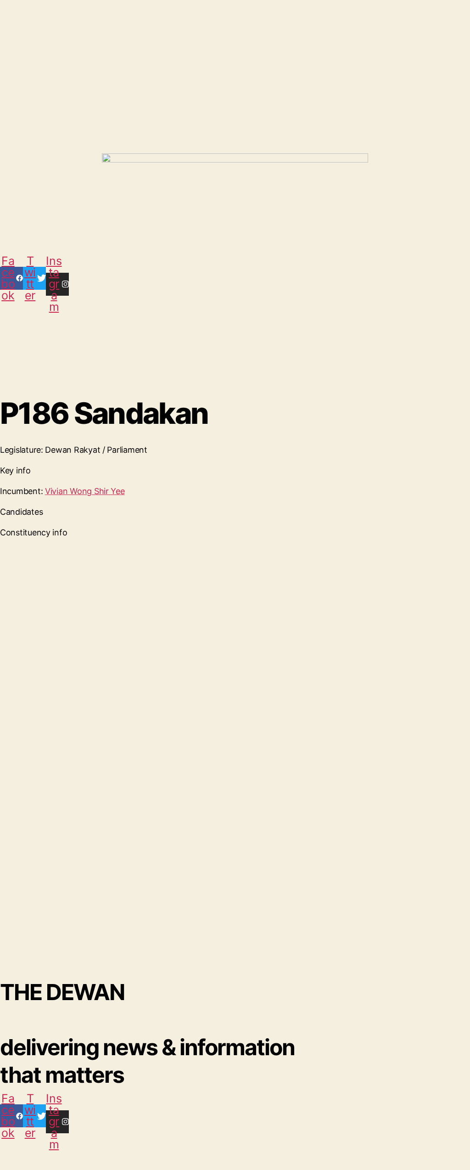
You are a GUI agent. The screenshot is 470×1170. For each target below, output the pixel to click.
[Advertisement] (222, 57)
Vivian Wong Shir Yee (85, 491)
